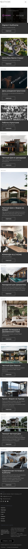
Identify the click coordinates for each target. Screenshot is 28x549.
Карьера (3, 520)
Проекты (3, 507)
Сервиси (3, 516)
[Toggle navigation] (25, 2)
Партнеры (3, 510)
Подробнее (9, 63)
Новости (3, 512)
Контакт (3, 518)
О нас (2, 514)
